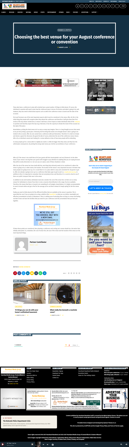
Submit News (56, 375)
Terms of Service (115, 426)
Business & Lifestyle (64, 30)
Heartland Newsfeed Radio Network (88, 371)
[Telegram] (95, 6)
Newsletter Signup (57, 371)
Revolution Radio (83, 373)
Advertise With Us (32, 375)
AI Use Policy (30, 380)
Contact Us (55, 377)
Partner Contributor (24, 267)
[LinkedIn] (104, 6)
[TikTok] (91, 6)
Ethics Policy (30, 377)
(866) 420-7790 (14, 383)
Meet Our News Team (33, 371)
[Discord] (108, 6)
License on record (115, 417)
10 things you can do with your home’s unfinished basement (26, 311)
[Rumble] (99, 6)
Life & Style (19, 306)
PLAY (123, 6)
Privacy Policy (30, 382)
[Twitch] (82, 6)
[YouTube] (78, 6)
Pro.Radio (80, 423)
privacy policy (103, 193)
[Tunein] (86, 6)
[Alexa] (113, 6)
